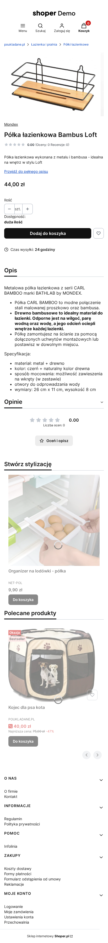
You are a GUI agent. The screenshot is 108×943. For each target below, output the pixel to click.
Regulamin (13, 819)
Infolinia (10, 846)
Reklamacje (14, 884)
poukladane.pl (14, 44)
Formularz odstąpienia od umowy (32, 879)
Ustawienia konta (19, 917)
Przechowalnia (16, 922)
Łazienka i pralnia (44, 44)
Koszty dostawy (17, 868)
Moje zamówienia (19, 911)
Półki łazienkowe (76, 44)
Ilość (8, 200)
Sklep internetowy (48, 936)
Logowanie (13, 906)
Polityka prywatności (22, 824)
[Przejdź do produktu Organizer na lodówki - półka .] (54, 520)
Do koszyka (23, 599)
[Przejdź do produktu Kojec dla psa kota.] (54, 665)
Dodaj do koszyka (48, 233)
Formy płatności (17, 874)
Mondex (11, 124)
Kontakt (10, 796)
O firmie (11, 791)
